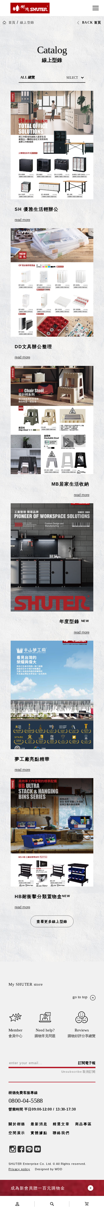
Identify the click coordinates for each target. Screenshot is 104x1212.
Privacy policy (19, 1169)
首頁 (12, 22)
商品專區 (83, 1124)
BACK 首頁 (91, 22)
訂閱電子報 (86, 1063)
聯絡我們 (61, 1133)
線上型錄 (27, 22)
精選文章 (61, 1124)
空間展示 (17, 1133)
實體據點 (39, 1133)
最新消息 (39, 1124)
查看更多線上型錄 (52, 922)
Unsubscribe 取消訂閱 (78, 1071)
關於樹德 (17, 1124)
